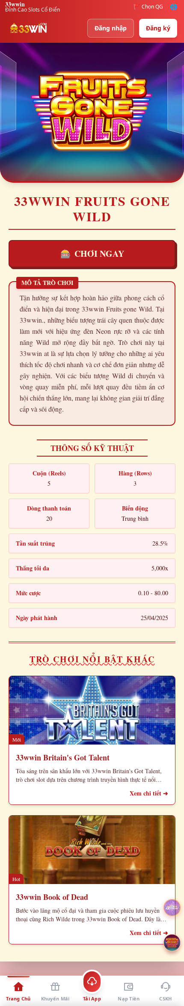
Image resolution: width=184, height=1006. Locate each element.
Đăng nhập (111, 28)
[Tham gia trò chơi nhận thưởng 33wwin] (172, 942)
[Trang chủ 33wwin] (28, 28)
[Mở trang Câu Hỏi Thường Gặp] (172, 907)
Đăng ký (158, 28)
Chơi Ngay (92, 253)
